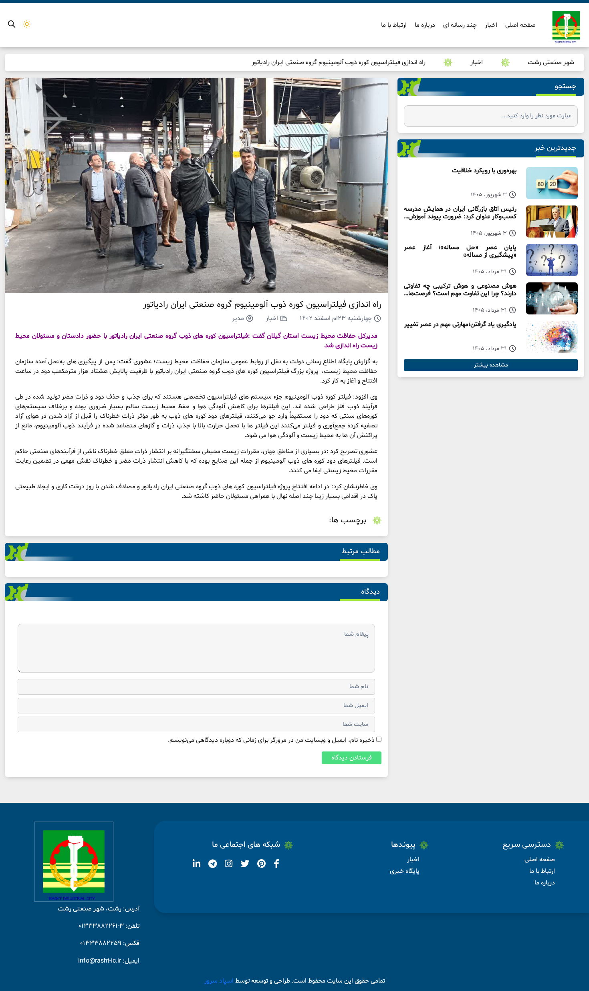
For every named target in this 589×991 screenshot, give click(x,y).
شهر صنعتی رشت (551, 62)
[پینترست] (260, 865)
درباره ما (425, 25)
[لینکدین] (197, 865)
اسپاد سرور (219, 981)
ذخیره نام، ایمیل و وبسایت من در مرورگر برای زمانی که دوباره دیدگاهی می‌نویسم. (271, 740)
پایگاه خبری (405, 871)
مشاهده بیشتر (491, 365)
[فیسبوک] (275, 865)
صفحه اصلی (520, 25)
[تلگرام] (212, 865)
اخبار (491, 25)
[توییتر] (244, 865)
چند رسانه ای (460, 25)
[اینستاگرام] (228, 865)
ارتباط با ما (394, 25)
